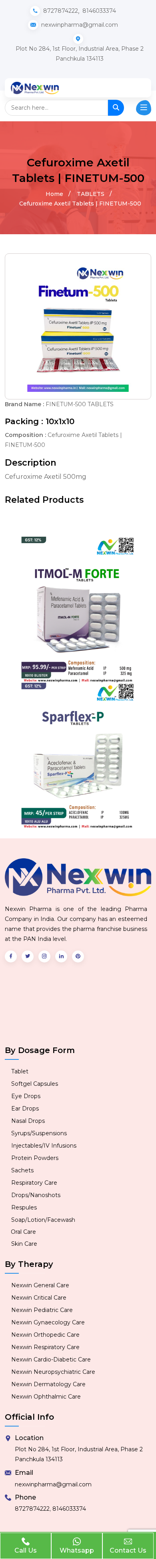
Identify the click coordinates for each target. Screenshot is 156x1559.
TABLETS (90, 194)
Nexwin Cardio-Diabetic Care (51, 1359)
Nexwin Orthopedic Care (45, 1334)
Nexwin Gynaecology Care (48, 1322)
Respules (24, 1207)
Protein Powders (34, 1158)
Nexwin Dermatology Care (48, 1384)
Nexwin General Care (40, 1285)
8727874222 (60, 10)
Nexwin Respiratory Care (45, 1347)
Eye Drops (25, 1096)
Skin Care (24, 1243)
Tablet (19, 1071)
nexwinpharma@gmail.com (53, 1484)
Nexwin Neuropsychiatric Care (53, 1371)
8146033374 (99, 10)
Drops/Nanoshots (35, 1195)
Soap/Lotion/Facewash (43, 1219)
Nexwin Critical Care (38, 1297)
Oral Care (23, 1231)
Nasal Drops (28, 1120)
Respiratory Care (34, 1182)
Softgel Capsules (34, 1083)
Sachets (22, 1170)
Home (54, 194)
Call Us (25, 1550)
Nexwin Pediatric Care (42, 1310)
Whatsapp (77, 1550)
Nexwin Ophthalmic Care (46, 1396)
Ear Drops (25, 1108)
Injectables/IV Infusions (43, 1145)
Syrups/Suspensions (39, 1133)
